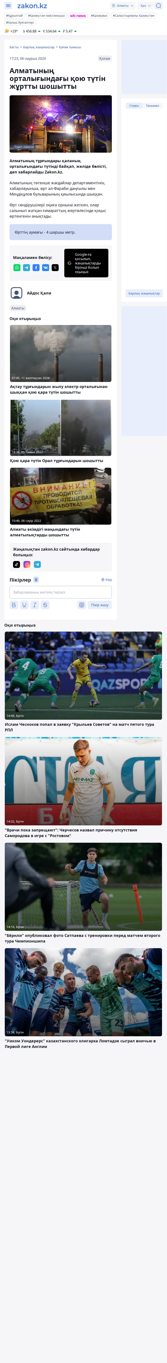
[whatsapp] (17, 268)
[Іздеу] (158, 6)
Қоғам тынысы (70, 47)
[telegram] (26, 268)
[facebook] (36, 268)
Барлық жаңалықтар (39, 47)
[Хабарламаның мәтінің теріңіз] (61, 592)
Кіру (109, 579)
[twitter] (55, 268)
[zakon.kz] (32, 5)
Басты (14, 47)
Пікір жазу (99, 605)
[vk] (46, 268)
